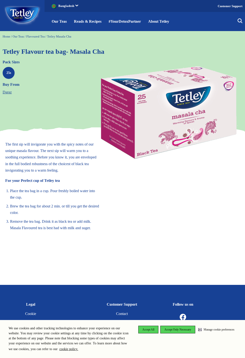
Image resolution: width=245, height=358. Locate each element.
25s (8, 73)
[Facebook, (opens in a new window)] (183, 317)
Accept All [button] (148, 329)
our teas (18, 36)
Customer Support (230, 6)
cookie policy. (68, 349)
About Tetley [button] (158, 21)
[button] (216, 329)
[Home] (22, 15)
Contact (122, 314)
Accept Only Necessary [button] (177, 329)
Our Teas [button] (59, 21)
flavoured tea (35, 36)
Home (6, 36)
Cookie (30, 314)
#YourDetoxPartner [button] (125, 21)
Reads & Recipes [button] (87, 21)
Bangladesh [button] (66, 6)
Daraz (7, 92)
